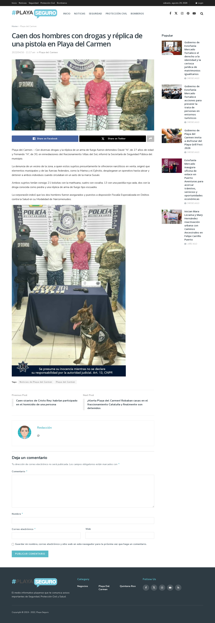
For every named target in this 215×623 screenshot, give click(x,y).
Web (88, 529)
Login (200, 3)
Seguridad (33, 3)
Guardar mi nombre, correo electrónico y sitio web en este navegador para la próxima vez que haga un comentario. (81, 544)
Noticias (23, 3)
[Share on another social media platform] (150, 139)
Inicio (14, 3)
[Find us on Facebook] (170, 14)
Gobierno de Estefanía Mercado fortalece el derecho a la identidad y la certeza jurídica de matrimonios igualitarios (192, 58)
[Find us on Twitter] (176, 13)
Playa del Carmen (28, 26)
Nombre (17, 514)
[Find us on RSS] (178, 588)
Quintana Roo (128, 586)
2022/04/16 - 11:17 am (23, 52)
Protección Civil (47, 3)
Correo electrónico (24, 529)
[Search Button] (201, 13)
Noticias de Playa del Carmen (36, 382)
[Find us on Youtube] (194, 14)
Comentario (20, 471)
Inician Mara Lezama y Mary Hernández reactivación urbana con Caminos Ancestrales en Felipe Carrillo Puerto (193, 225)
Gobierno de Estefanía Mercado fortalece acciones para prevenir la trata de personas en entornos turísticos (193, 102)
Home (14, 26)
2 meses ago (192, 78)
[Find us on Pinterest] (188, 14)
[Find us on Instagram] (182, 14)
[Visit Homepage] (34, 14)
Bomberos (62, 3)
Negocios (82, 586)
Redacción (44, 428)
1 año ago (191, 244)
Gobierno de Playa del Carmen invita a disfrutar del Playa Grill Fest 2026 (193, 139)
